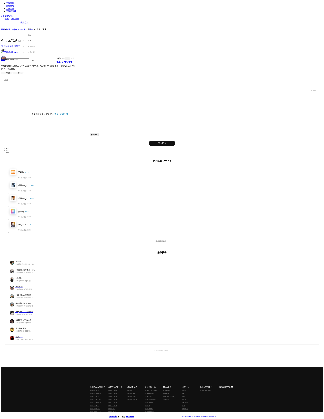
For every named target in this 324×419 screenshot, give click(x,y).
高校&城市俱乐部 (19, 29)
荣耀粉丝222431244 (10, 66)
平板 (183, 393)
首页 (29, 29)
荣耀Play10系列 (150, 400)
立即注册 (15, 18)
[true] (33, 60)
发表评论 (94, 135)
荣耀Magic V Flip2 (96, 400)
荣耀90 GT (111, 409)
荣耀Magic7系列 (95, 403)
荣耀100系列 (112, 406)
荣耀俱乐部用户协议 (115, 414)
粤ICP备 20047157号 (209, 416)
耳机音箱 (185, 403)
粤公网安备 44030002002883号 (192, 416)
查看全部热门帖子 (161, 350)
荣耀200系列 (112, 403)
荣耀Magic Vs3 (95, 409)
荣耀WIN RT (131, 393)
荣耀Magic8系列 (95, 393)
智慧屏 (184, 400)
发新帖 (313, 90)
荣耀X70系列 (149, 412)
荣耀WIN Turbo (132, 396)
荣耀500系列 (112, 393)
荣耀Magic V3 (94, 406)
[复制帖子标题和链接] (10, 46)
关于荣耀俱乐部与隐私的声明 (132, 414)
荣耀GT (147, 406)
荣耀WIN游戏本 (132, 400)
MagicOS (166, 390)
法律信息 (153, 414)
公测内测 (166, 393)
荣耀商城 (10, 6)
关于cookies (146, 414)
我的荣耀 (166, 400)
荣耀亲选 (10, 8)
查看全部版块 (161, 241)
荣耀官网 (10, 3)
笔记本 (184, 390)
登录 (7, 18)
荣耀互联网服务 (205, 390)
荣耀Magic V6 (94, 390)
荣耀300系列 (112, 400)
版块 (8, 29)
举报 (6, 80)
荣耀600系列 (112, 390)
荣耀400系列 (112, 396)
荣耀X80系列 (149, 393)
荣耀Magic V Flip (95, 412)
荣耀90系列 (112, 412)
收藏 (8, 73)
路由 (183, 406)
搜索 (3, 60)
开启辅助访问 (7, 16)
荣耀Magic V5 (94, 396)
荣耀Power (148, 396)
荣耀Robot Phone (151, 390)
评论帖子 (162, 143)
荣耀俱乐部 (11, 11)
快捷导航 (24, 22)
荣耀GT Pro (149, 403)
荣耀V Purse (149, 409)
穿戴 (183, 396)
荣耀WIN (130, 390)
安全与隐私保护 (168, 396)
